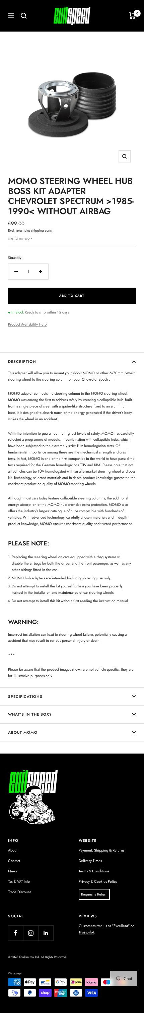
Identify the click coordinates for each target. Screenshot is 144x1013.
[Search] (24, 16)
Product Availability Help (27, 324)
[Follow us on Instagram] (30, 932)
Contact (14, 860)
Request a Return (94, 894)
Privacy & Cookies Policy (98, 881)
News (12, 871)
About (12, 850)
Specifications (25, 696)
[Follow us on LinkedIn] (45, 932)
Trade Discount (19, 892)
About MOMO (23, 732)
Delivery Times (90, 860)
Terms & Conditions (94, 871)
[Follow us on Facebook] (15, 932)
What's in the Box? (30, 714)
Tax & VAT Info (19, 881)
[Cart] (132, 15)
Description (22, 361)
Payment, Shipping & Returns (101, 850)
